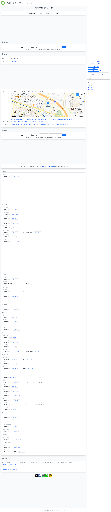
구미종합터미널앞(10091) (17, 119)
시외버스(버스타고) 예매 (93, 71)
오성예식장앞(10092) (46, 119)
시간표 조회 (32, 13)
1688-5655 (14, 61)
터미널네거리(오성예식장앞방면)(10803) (38, 121)
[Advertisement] (43, 28)
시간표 (17, 176)
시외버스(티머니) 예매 (93, 69)
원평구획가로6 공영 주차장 (61, 124)
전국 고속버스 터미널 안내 (94, 61)
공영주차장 (35, 124)
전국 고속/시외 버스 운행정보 (14, 2)
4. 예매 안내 (91, 91)
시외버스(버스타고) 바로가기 (9, 469)
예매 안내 (55, 13)
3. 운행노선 (90, 89)
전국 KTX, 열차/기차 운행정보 (95, 74)
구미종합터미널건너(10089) (32, 119)
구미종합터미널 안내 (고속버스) (47, 166)
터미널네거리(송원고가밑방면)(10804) (62, 119)
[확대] (83, 97)
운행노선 (48, 13)
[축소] (83, 110)
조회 (64, 46)
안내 (14, 176)
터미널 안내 (40, 13)
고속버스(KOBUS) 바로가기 (9, 464)
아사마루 (58, 510)
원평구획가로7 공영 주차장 (46, 124)
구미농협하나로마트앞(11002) (19, 121)
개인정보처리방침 (65, 510)
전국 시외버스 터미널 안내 (94, 63)
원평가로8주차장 (27, 124)
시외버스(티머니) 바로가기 (9, 467)
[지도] (77, 94)
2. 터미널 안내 (91, 87)
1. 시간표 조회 (91, 85)
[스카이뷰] (81, 94)
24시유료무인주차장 (16, 124)
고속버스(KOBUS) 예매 (93, 67)
